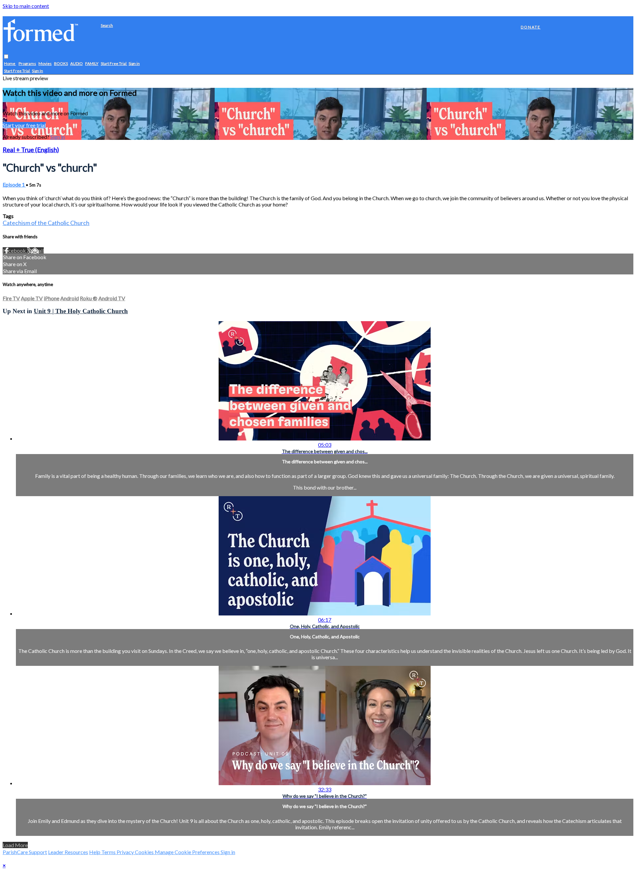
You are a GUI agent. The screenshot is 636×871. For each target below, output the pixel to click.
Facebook (15, 250)
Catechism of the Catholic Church (46, 222)
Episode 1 (14, 184)
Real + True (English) (31, 149)
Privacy (126, 852)
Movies (45, 63)
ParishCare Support (25, 852)
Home (10, 63)
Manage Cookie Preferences (188, 852)
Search (107, 25)
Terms (109, 852)
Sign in (134, 63)
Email (37, 250)
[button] (6, 57)
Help (95, 852)
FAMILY (91, 63)
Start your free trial (24, 125)
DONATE (531, 27)
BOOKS (61, 63)
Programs (27, 63)
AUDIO (76, 63)
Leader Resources (68, 852)
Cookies (145, 852)
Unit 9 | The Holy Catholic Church (81, 311)
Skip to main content (26, 6)
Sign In (37, 71)
